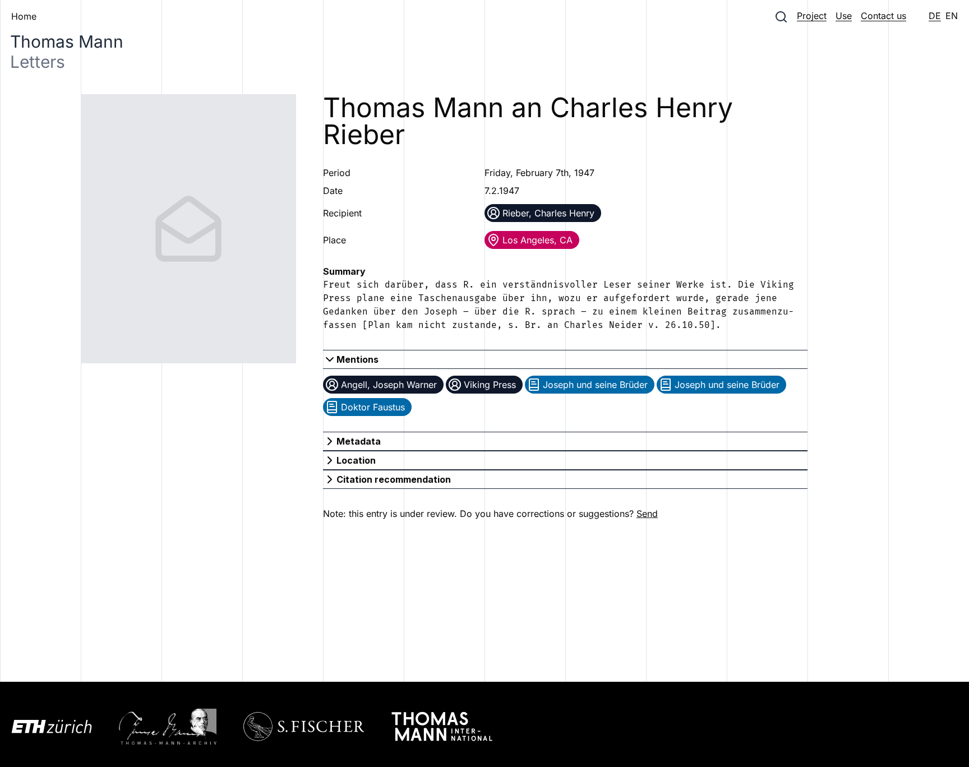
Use (844, 15)
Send (647, 513)
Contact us (883, 15)
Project (812, 15)
